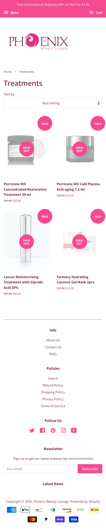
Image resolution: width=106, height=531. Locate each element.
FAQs (53, 353)
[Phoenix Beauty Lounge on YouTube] (74, 431)
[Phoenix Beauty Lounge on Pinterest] (53, 431)
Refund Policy (53, 385)
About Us (53, 340)
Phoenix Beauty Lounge (51, 501)
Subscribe (90, 468)
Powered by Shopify (85, 501)
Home (8, 72)
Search (53, 378)
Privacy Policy (53, 399)
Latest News (53, 483)
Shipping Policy (53, 392)
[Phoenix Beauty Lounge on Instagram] (63, 431)
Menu (14, 12)
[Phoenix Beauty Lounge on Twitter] (32, 431)
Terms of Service (53, 405)
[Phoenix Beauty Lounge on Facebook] (42, 431)
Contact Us (53, 347)
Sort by (9, 94)
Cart (98, 12)
